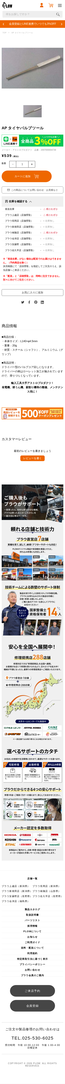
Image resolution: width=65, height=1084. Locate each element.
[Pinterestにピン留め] (36, 302)
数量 (4, 163)
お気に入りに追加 (32, 292)
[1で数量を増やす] (31, 164)
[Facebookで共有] (29, 302)
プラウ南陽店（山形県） (46, 891)
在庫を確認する (18, 201)
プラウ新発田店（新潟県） (17, 891)
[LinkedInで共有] (42, 302)
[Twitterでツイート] (22, 302)
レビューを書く (32, 458)
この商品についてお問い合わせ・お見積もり (34, 190)
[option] (32, 68)
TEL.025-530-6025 (33, 1038)
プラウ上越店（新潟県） (16, 886)
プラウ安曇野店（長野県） (17, 896)
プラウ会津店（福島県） (16, 901)
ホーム (4, 33)
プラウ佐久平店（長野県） (47, 896)
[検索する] (58, 14)
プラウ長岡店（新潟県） (46, 886)
